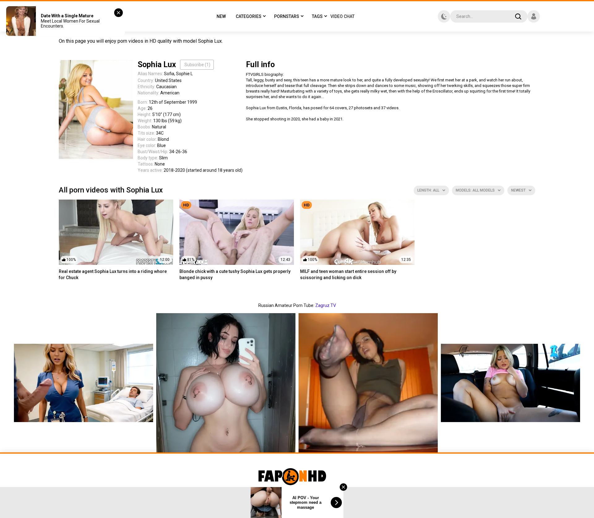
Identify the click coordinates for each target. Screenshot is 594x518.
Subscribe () (197, 64)
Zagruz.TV (325, 305)
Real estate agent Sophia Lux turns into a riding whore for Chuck (113, 274)
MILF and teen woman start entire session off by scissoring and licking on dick (348, 274)
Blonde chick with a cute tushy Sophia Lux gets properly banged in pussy (235, 274)
